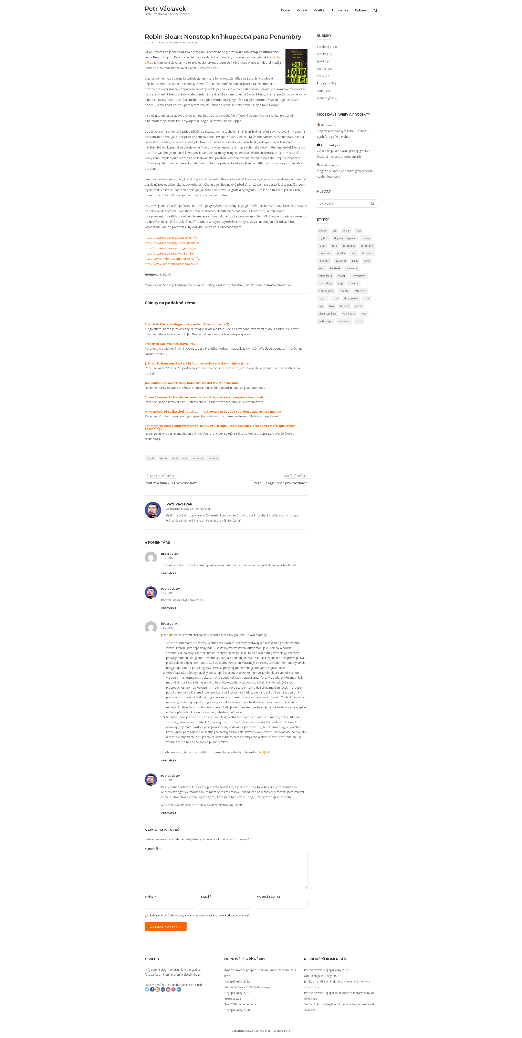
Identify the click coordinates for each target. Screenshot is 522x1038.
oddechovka (180, 458)
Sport (320, 91)
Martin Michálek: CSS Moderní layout (248, 987)
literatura (351, 268)
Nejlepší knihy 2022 (237, 981)
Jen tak (321, 69)
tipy (321, 306)
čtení (359, 321)
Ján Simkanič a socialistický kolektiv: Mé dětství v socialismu (191, 382)
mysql (341, 276)
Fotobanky (340, 10)
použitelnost (326, 291)
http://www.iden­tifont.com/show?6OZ (171, 264)
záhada (213, 458)
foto (334, 245)
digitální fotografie (345, 238)
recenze (198, 458)
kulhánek (335, 268)
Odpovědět (168, 573)
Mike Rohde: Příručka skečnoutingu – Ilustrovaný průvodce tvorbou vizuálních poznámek (213, 411)
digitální (323, 238)
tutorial (344, 306)
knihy (367, 261)
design (346, 230)
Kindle (151, 458)
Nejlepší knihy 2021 (237, 993)
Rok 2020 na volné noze (240, 1004)
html (353, 253)
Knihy (320, 76)
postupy (353, 283)
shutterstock (351, 298)
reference (360, 291)
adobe (323, 230)
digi (358, 230)
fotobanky (349, 245)
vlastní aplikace (327, 313)
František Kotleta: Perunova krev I (171, 343)
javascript (340, 261)
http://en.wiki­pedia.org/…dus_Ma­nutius (172, 243)
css (334, 230)
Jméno (150, 896)
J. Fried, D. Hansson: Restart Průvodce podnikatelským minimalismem (198, 363)
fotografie (367, 245)
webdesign (325, 321)
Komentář (153, 848)
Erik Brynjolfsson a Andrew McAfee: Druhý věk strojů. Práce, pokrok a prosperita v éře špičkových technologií (220, 427)
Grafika (319, 10)
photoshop (325, 283)
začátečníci (344, 321)
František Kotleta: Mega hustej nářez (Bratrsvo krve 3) (187, 324)
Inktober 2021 (233, 998)
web (364, 313)
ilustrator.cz (329, 165)
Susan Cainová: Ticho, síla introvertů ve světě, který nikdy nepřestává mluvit (204, 397)
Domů (285, 10)
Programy (323, 83)
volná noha (349, 313)
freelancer (325, 253)
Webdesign (324, 98)
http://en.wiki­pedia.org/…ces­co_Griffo (171, 237)
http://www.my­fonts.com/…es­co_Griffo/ (173, 258)
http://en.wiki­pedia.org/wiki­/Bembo (169, 253)
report (322, 298)
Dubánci (361, 10)
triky (331, 306)
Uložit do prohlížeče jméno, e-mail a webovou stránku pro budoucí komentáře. (199, 915)
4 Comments (190, 42)
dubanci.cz (328, 125)
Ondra (308, 976)
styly (366, 298)
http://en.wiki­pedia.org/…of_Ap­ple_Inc (171, 248)
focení (322, 245)
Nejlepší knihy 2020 (237, 1010)
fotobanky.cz (330, 145)
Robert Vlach (170, 554)
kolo (321, 268)
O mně (302, 10)
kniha (163, 458)
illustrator (367, 253)
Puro (287, 1030)
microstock (325, 276)
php (340, 283)
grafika (341, 253)
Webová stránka (268, 896)
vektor (358, 306)
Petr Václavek (165, 8)
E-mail (206, 896)
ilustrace (324, 261)
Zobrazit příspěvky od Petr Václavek (188, 509)
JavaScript (323, 61)
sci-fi (335, 298)
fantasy (366, 238)
